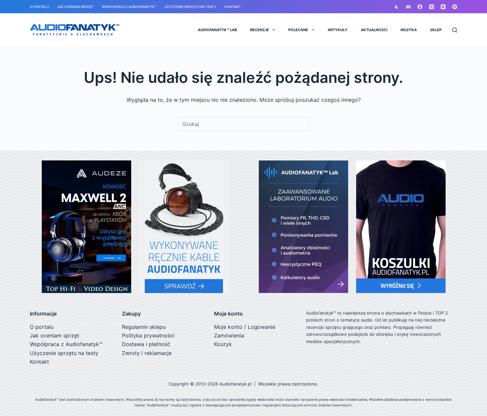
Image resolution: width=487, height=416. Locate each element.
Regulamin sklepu (144, 327)
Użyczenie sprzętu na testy (190, 7)
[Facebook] (419, 6)
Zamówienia (229, 335)
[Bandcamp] (454, 6)
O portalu (39, 7)
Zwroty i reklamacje (147, 353)
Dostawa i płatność (146, 344)
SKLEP (436, 30)
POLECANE (298, 30)
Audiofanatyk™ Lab (217, 30)
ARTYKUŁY (338, 30)
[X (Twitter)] (431, 6)
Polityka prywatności (148, 335)
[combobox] (243, 124)
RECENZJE (259, 30)
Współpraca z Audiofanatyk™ (129, 7)
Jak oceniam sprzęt (75, 7)
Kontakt (233, 7)
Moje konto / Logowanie (244, 327)
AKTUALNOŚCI (374, 30)
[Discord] (408, 6)
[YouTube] (443, 6)
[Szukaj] (454, 30)
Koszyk (223, 344)
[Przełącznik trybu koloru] (396, 6)
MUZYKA (409, 30)
